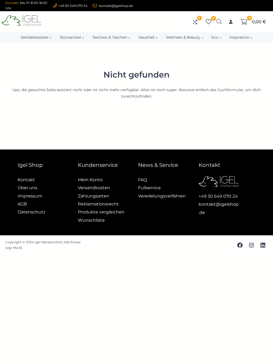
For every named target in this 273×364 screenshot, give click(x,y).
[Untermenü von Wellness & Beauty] (202, 38)
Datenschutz (31, 212)
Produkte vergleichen (101, 212)
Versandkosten (94, 187)
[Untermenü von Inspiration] (251, 38)
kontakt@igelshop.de (116, 6)
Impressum (30, 196)
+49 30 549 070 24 (72, 6)
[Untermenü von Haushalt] (157, 38)
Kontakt (26, 179)
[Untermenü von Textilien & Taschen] (129, 38)
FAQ (142, 179)
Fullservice (149, 187)
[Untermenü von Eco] (220, 38)
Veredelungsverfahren (162, 196)
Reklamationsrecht (98, 204)
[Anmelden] (231, 22)
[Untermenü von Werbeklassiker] (51, 38)
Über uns (27, 187)
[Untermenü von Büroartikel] (83, 38)
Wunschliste (91, 220)
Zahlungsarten (93, 196)
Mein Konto (90, 179)
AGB (22, 204)
